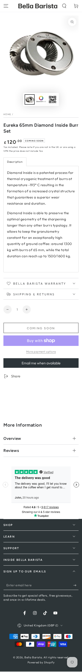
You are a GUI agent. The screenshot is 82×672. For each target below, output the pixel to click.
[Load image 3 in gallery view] (52, 99)
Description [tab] (15, 161)
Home (7, 114)
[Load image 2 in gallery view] (41, 99)
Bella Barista (33, 657)
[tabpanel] (41, 219)
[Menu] (6, 6)
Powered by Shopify (41, 662)
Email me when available (41, 363)
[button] (64, 6)
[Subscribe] (76, 585)
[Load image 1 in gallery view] (30, 99)
